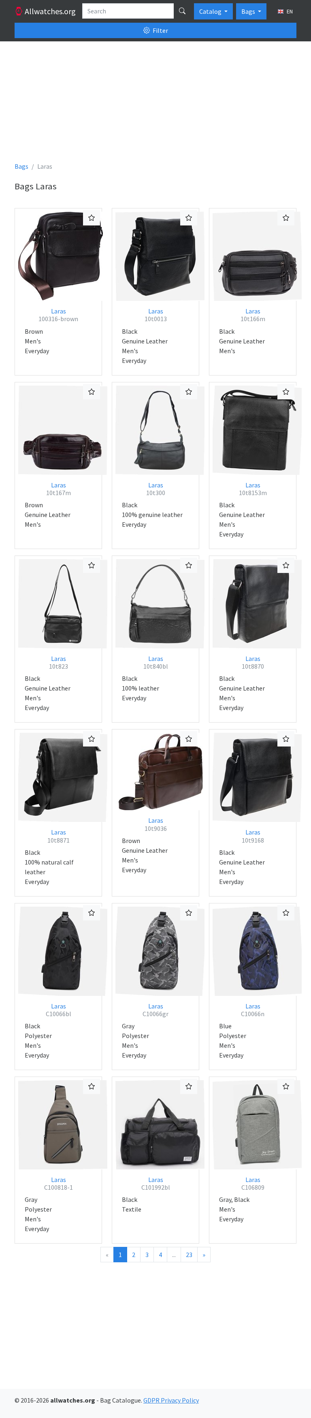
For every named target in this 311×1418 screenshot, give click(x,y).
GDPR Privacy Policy (171, 1400)
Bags (248, 11)
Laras (58, 315)
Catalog (211, 11)
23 (189, 1255)
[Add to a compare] (91, 217)
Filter (159, 30)
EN (289, 11)
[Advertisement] (155, 104)
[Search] (182, 11)
